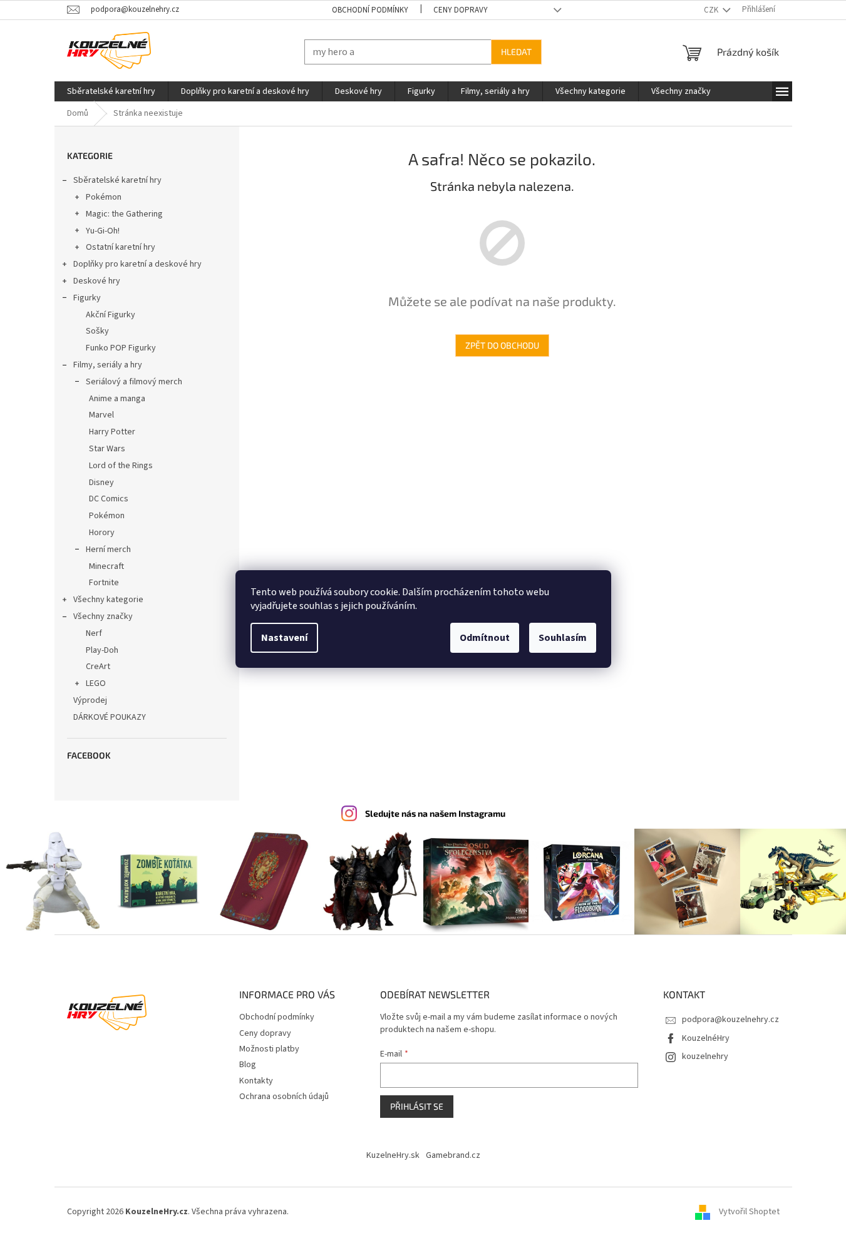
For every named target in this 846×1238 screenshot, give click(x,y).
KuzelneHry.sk (393, 1155)
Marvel (101, 415)
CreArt (98, 666)
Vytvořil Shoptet (749, 1212)
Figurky (87, 298)
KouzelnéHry (706, 1038)
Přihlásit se (416, 1106)
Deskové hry (96, 281)
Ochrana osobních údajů (284, 1096)
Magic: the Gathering (124, 214)
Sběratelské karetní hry (117, 180)
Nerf (94, 633)
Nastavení (284, 638)
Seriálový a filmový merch (134, 382)
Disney (101, 482)
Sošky (97, 331)
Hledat (516, 51)
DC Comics (108, 499)
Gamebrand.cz (453, 1155)
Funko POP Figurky (121, 348)
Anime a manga (117, 398)
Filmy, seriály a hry (107, 365)
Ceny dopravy (460, 10)
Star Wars (107, 449)
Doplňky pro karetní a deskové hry (137, 264)
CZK (712, 10)
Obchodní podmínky (370, 10)
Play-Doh (102, 650)
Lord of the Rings (121, 465)
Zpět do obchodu (502, 345)
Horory (102, 532)
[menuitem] (111, 91)
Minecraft (106, 566)
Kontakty (256, 1081)
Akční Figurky (110, 315)
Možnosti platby (269, 1049)
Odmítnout (485, 638)
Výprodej (90, 700)
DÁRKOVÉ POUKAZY (109, 717)
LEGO (96, 683)
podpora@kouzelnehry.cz (730, 1019)
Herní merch (108, 549)
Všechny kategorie (108, 599)
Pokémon (103, 197)
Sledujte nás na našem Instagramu (435, 813)
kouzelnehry (705, 1056)
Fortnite (104, 582)
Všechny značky (103, 616)
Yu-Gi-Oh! (103, 231)
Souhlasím (563, 638)
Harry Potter (112, 432)
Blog (247, 1064)
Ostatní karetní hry (120, 247)
